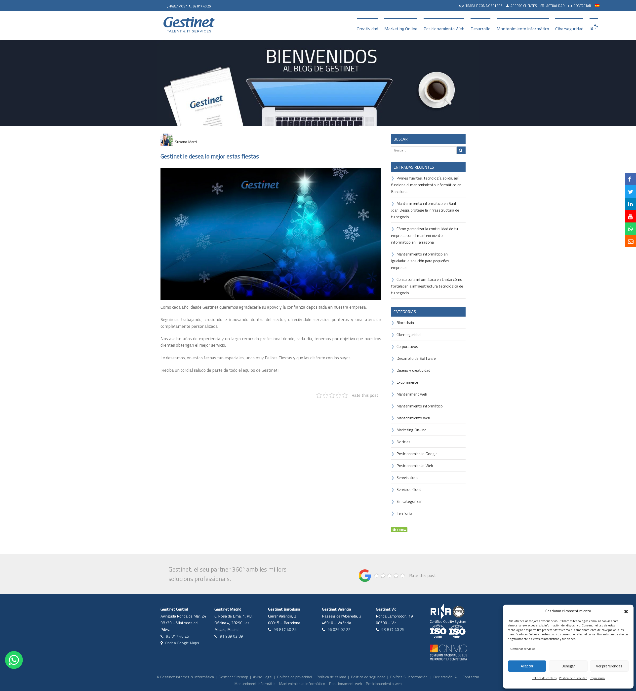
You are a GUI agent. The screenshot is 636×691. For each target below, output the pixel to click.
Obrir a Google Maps (182, 643)
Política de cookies (544, 678)
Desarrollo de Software (416, 358)
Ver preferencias (609, 666)
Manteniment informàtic (254, 684)
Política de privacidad (573, 678)
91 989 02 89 (231, 636)
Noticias (403, 442)
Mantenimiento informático (523, 28)
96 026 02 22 (339, 629)
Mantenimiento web (413, 418)
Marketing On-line (411, 430)
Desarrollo (480, 28)
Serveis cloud (407, 477)
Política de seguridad (368, 677)
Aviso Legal (262, 677)
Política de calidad (331, 677)
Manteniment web (412, 394)
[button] (626, 611)
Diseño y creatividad (413, 370)
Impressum (597, 678)
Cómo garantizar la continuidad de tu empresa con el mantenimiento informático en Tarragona (424, 235)
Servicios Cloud (409, 489)
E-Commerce (407, 382)
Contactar (471, 677)
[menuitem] (481, 5)
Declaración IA (445, 677)
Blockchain (405, 323)
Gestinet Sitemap (233, 677)
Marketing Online (400, 28)
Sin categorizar (409, 501)
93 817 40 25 (202, 6)
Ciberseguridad (569, 28)
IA (592, 28)
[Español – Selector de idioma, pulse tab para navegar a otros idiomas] (597, 5)
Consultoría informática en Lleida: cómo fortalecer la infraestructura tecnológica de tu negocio (427, 286)
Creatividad (367, 28)
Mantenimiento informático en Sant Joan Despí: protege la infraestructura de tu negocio (425, 210)
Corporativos (407, 346)
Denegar (568, 666)
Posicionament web (345, 684)
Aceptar (527, 666)
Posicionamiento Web (444, 28)
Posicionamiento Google (417, 454)
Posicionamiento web (384, 684)
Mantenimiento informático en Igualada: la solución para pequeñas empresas (420, 260)
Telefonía (404, 513)
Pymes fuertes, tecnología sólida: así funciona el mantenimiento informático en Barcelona (426, 184)
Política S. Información (409, 677)
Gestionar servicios (522, 648)
